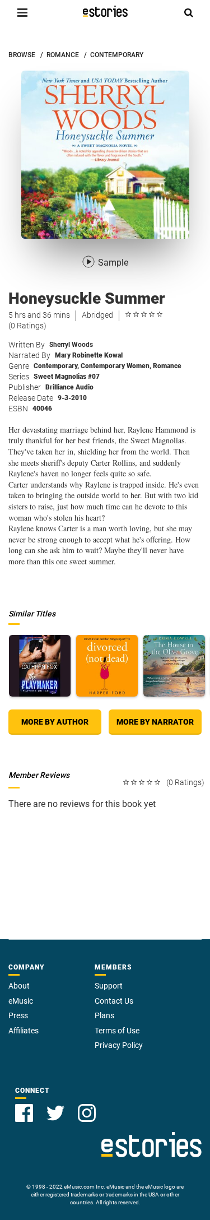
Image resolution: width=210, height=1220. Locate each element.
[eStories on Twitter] (55, 1113)
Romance (167, 366)
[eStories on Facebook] (24, 1113)
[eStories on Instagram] (86, 1113)
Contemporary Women (116, 366)
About (19, 985)
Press (18, 1015)
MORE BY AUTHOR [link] (54, 721)
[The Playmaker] (40, 666)
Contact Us (114, 1000)
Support (109, 985)
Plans (104, 1015)
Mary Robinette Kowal (89, 355)
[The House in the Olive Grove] (174, 666)
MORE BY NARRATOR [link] (155, 721)
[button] (22, 12)
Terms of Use (117, 1030)
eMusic (20, 1000)
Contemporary (56, 366)
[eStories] (105, 11)
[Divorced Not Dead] (107, 666)
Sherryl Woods (71, 345)
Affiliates (23, 1030)
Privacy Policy (119, 1045)
